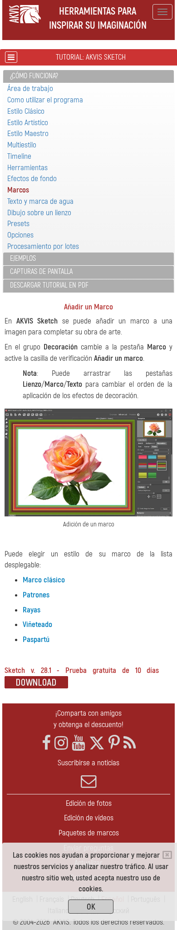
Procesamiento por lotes (43, 246)
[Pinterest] (114, 743)
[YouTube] (78, 743)
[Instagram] (61, 743)
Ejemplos (23, 258)
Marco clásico (44, 580)
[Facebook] (46, 743)
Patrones (36, 595)
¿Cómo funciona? (34, 76)
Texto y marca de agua (40, 201)
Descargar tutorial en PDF (49, 285)
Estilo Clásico (25, 111)
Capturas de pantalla (41, 271)
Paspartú (36, 639)
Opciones (20, 235)
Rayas (31, 610)
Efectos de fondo (32, 178)
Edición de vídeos (88, 818)
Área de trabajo (30, 88)
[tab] (88, 76)
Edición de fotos (89, 803)
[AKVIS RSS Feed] (129, 743)
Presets (18, 223)
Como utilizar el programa (45, 100)
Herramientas (27, 167)
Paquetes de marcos (89, 833)
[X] (97, 743)
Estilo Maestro (28, 133)
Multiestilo (21, 145)
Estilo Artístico (27, 122)
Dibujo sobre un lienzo (39, 212)
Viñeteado (37, 624)
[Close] (167, 855)
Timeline (19, 156)
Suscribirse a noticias (88, 763)
